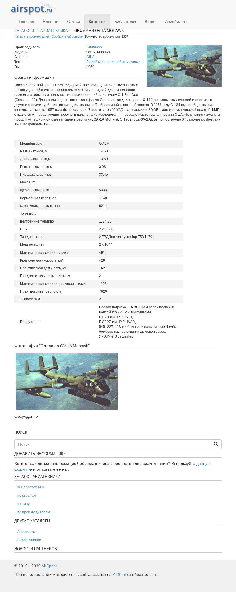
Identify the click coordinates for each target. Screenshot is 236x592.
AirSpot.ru (50, 566)
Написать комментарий (31, 36)
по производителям (33, 512)
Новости (50, 21)
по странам (26, 496)
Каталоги (97, 21)
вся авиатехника (30, 487)
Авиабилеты (176, 21)
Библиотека (125, 21)
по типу (23, 504)
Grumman (94, 47)
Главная (26, 21)
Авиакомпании (29, 540)
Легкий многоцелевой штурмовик (113, 62)
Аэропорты (26, 532)
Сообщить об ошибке (67, 36)
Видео (151, 21)
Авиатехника (54, 30)
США (90, 57)
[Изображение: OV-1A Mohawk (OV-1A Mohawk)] (66, 381)
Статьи (73, 21)
